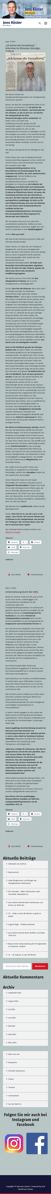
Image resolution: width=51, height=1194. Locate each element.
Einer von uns (14, 1054)
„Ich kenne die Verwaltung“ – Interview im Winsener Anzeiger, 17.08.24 (22, 48)
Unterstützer (13, 1096)
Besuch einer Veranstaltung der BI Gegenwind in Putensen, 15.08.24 (27, 945)
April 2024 (12, 1034)
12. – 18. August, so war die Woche (22, 955)
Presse (11, 1079)
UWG (34, 597)
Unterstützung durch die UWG (21, 591)
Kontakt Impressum (16, 1071)
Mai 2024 (11, 1026)
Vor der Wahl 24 (14, 1104)
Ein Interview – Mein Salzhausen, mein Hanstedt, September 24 (24, 892)
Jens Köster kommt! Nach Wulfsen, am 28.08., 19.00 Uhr (26, 934)
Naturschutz (13, 872)
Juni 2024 (12, 1018)
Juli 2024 (11, 1009)
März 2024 (12, 1043)
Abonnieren (40, 966)
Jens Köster (16, 575)
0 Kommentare (37, 575)
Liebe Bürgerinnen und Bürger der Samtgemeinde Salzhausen (22, 881)
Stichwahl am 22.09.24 (17, 864)
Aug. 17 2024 (10, 42)
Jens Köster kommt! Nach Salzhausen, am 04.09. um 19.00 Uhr (25, 903)
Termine (11, 1087)
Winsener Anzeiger (13, 532)
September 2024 (14, 993)
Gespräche (12, 1062)
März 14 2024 (10, 588)
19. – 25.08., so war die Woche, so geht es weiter (24, 914)
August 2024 (13, 1001)
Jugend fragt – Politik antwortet (21, 924)
